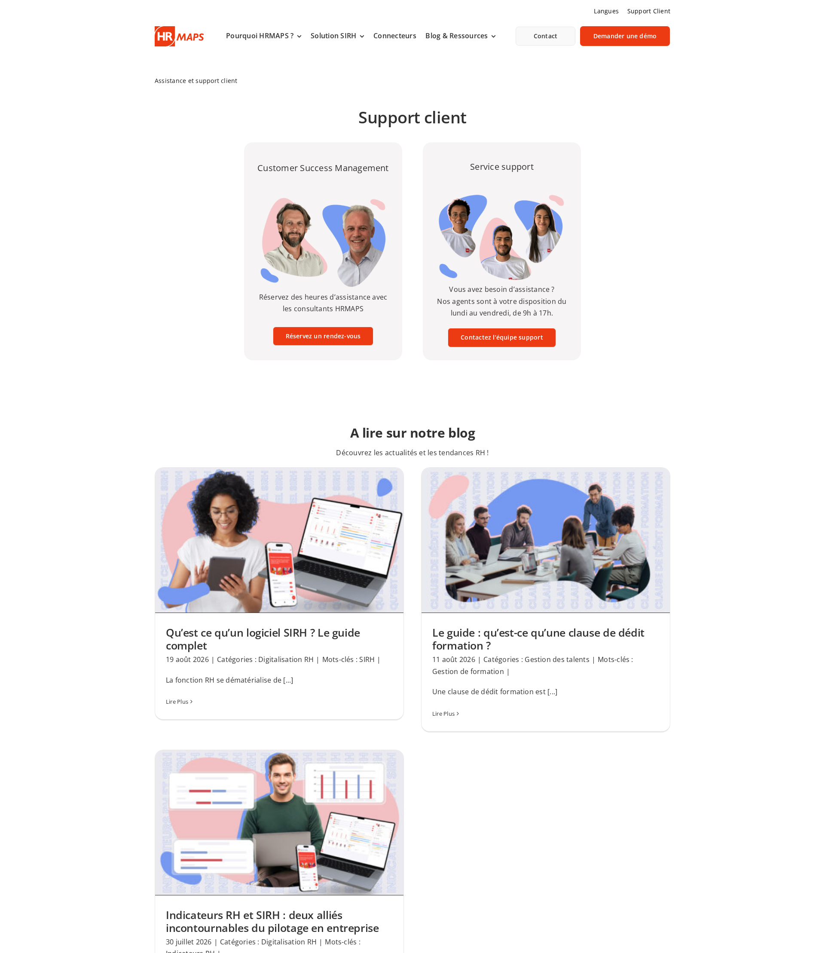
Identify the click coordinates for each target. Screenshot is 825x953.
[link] (263, 36)
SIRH (367, 659)
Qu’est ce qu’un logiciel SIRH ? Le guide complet (263, 639)
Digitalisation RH (286, 659)
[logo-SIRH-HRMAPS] (179, 29)
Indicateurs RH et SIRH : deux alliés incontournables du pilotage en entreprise (272, 921)
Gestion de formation (468, 671)
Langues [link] (606, 11)
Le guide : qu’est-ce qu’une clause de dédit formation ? (538, 639)
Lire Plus (177, 701)
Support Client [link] (648, 11)
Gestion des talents (557, 659)
